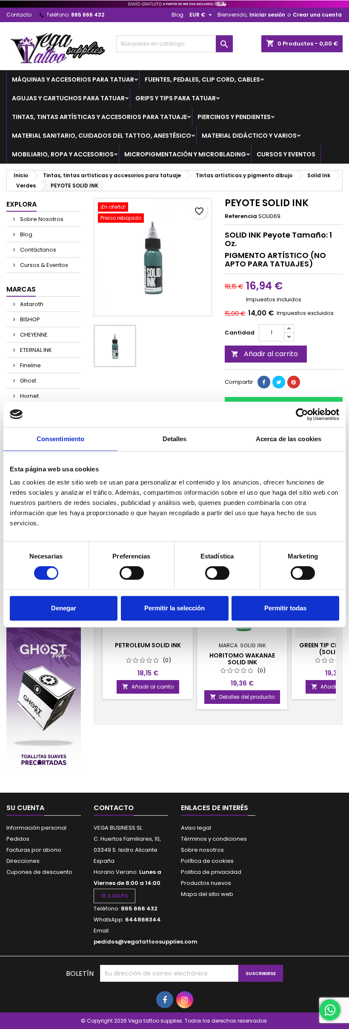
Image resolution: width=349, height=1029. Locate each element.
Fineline (30, 365)
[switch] (132, 573)
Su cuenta (25, 808)
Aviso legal (196, 828)
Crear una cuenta (317, 14)
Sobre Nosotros (41, 219)
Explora (21, 204)
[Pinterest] (293, 382)
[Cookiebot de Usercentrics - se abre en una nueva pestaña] (302, 414)
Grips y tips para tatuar (175, 98)
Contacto (18, 14)
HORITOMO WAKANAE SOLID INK (242, 658)
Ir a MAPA (114, 895)
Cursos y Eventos (286, 154)
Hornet (29, 396)
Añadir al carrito (264, 354)
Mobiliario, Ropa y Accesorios (63, 154)
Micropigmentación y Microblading (185, 154)
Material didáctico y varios (249, 135)
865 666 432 (87, 14)
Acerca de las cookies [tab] (288, 438)
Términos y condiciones (214, 839)
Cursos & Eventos (43, 265)
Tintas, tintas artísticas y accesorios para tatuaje (99, 117)
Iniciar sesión (267, 14)
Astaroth (31, 304)
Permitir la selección (174, 608)
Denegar (63, 608)
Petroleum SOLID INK (148, 645)
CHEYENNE (33, 335)
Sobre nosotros (202, 850)
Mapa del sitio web (207, 894)
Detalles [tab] (175, 438)
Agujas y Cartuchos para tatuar (68, 98)
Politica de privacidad (211, 872)
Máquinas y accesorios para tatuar (73, 79)
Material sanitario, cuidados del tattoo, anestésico (101, 135)
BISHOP (29, 319)
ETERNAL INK (35, 350)
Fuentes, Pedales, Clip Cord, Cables (202, 79)
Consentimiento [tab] (60, 438)
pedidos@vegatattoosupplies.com (145, 942)
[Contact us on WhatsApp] (329, 1009)
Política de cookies (207, 861)
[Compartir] (263, 382)
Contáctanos (37, 250)
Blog (177, 14)
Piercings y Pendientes (234, 117)
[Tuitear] (278, 382)
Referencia (241, 216)
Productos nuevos (206, 883)
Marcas (21, 289)
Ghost (27, 381)
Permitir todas (285, 608)
